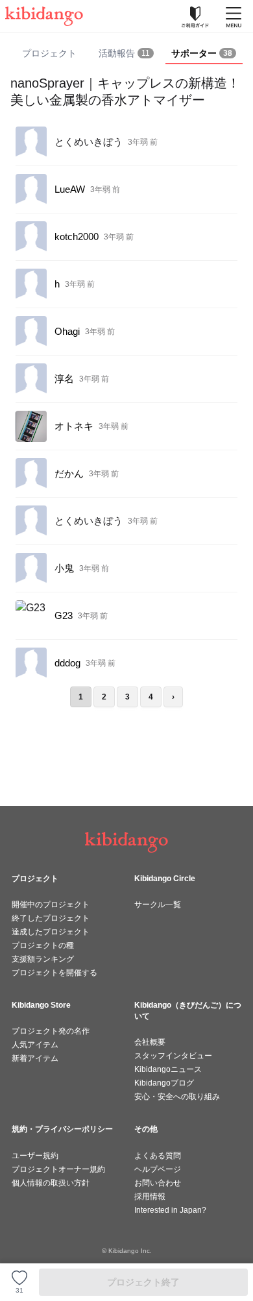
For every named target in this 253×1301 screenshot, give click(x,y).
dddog (67, 662)
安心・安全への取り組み (177, 1096)
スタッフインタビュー (173, 1055)
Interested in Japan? (170, 1210)
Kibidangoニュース (168, 1069)
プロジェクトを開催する (54, 972)
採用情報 (149, 1196)
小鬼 (64, 568)
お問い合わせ (157, 1182)
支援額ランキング (43, 959)
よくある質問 (157, 1155)
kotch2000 (76, 236)
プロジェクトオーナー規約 (58, 1169)
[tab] (126, 53)
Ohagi (67, 331)
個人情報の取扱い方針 (51, 1182)
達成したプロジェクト (51, 931)
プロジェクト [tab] (49, 53)
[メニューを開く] (233, 16)
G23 (63, 615)
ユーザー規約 (35, 1155)
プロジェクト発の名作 (51, 1031)
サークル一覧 (157, 904)
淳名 (64, 378)
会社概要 (149, 1042)
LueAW (69, 189)
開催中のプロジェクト (51, 904)
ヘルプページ (157, 1169)
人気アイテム (35, 1044)
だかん (69, 473)
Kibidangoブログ (164, 1083)
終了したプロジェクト (51, 918)
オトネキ (73, 426)
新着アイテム (35, 1058)
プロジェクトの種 (43, 945)
